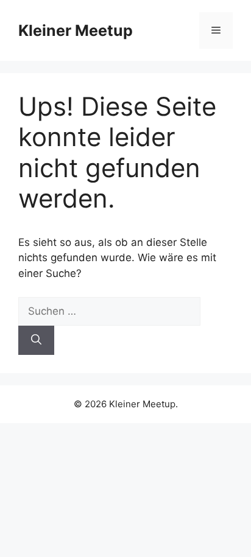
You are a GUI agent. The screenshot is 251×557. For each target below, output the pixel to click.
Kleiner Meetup (75, 30)
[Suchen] (36, 340)
